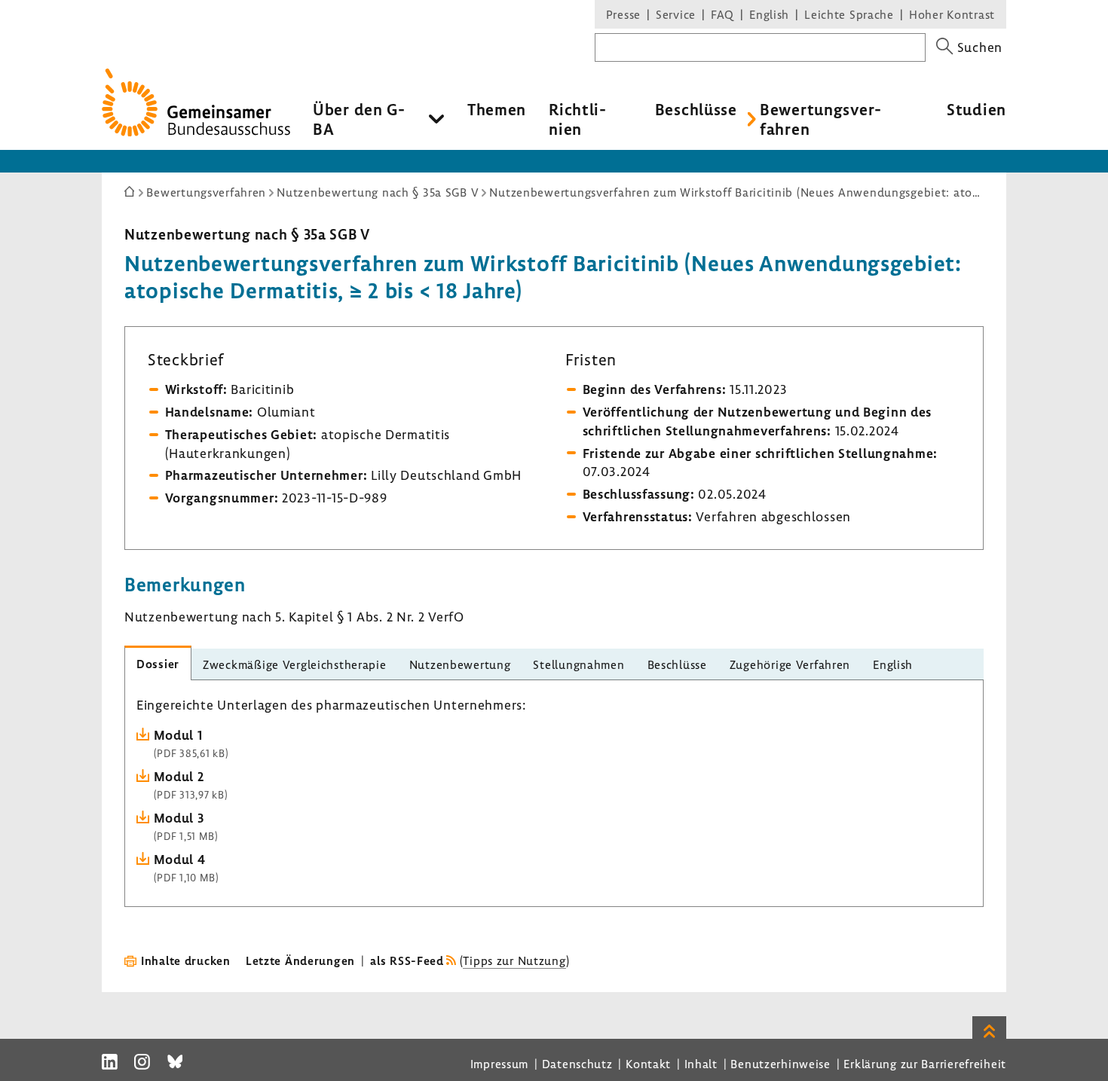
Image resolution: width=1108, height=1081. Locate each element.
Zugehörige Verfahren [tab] (790, 664)
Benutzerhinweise (780, 1063)
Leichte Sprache (849, 14)
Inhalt (701, 1063)
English (769, 14)
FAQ (722, 14)
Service (676, 14)
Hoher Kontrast (952, 14)
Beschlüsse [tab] (677, 664)
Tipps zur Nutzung (514, 960)
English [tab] (893, 664)
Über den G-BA (359, 119)
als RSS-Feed (407, 960)
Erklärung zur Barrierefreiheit (924, 1063)
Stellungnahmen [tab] (578, 664)
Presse (623, 14)
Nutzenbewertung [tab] (460, 664)
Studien (976, 109)
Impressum (499, 1063)
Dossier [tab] (157, 663)
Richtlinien (577, 119)
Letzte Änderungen (300, 960)
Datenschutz (577, 1063)
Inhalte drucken (186, 960)
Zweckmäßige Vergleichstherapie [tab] (295, 664)
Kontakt (648, 1063)
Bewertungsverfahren (820, 119)
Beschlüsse (696, 109)
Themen (496, 109)
